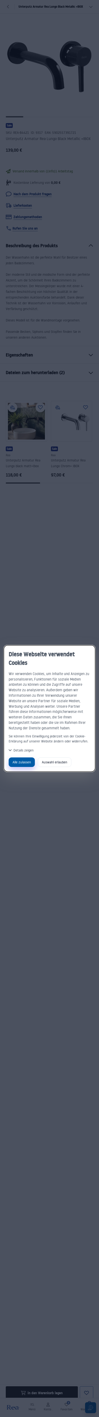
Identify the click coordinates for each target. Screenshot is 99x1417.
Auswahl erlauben (54, 762)
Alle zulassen (21, 762)
